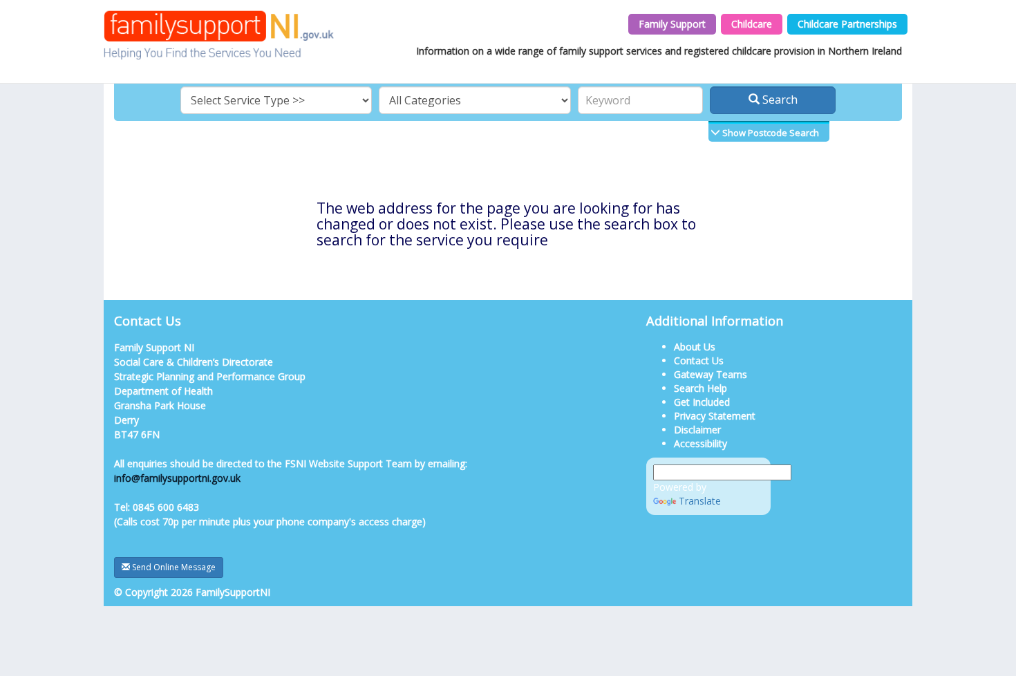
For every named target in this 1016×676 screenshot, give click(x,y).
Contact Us (699, 360)
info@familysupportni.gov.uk (177, 478)
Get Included (702, 402)
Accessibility (700, 443)
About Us (694, 346)
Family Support (672, 23)
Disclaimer (697, 429)
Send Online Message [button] (173, 567)
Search (779, 99)
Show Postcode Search (769, 132)
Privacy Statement (714, 415)
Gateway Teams (710, 374)
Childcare (751, 23)
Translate (700, 500)
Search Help (700, 388)
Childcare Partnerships (847, 23)
